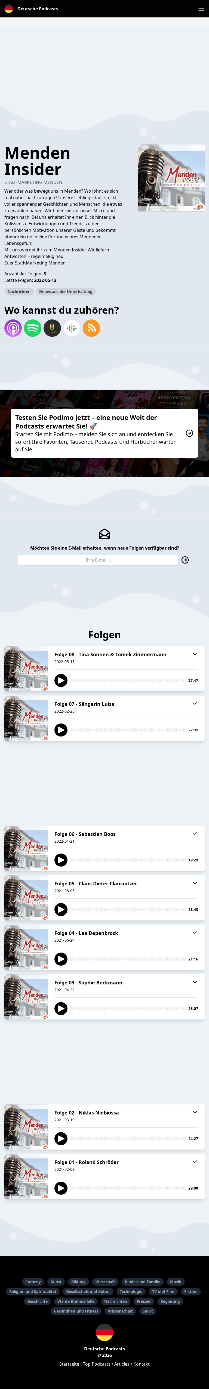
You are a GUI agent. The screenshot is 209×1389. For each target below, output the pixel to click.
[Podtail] (52, 328)
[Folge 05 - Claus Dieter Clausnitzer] (26, 897)
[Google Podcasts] (72, 328)
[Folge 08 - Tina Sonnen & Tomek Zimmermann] (26, 668)
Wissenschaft (120, 1311)
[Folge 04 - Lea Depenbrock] (26, 947)
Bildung (78, 1281)
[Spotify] (32, 328)
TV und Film (163, 1291)
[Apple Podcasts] (13, 328)
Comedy (33, 1281)
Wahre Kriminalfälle (75, 1301)
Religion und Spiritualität (32, 1291)
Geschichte (37, 1301)
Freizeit (144, 1301)
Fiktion (191, 1291)
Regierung (170, 1301)
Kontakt (141, 1364)
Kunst (56, 1281)
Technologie (131, 1291)
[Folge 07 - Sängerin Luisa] (26, 718)
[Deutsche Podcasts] (104, 1332)
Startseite (69, 1364)
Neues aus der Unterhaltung (66, 291)
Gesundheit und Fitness (76, 1311)
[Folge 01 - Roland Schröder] (26, 1176)
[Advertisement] (104, 64)
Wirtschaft (105, 1281)
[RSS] (91, 328)
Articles (122, 1364)
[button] (201, 8)
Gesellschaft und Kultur (88, 1291)
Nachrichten (19, 291)
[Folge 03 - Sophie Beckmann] (26, 997)
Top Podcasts (96, 1364)
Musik (176, 1281)
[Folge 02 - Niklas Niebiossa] (26, 1127)
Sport (148, 1311)
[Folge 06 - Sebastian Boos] (26, 848)
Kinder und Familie (142, 1281)
